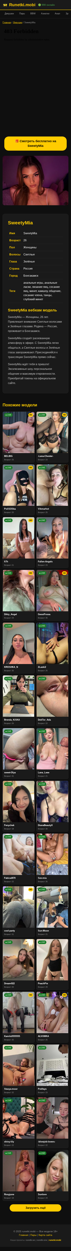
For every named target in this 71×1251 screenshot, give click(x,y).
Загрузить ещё (36, 1207)
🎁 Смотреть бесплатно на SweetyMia (35, 143)
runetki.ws (30, 1240)
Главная (7, 22)
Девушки (9, 13)
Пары (22, 13)
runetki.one (42, 1240)
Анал (57, 13)
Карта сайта (45, 1235)
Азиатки (45, 13)
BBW (33, 13)
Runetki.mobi (22, 4)
